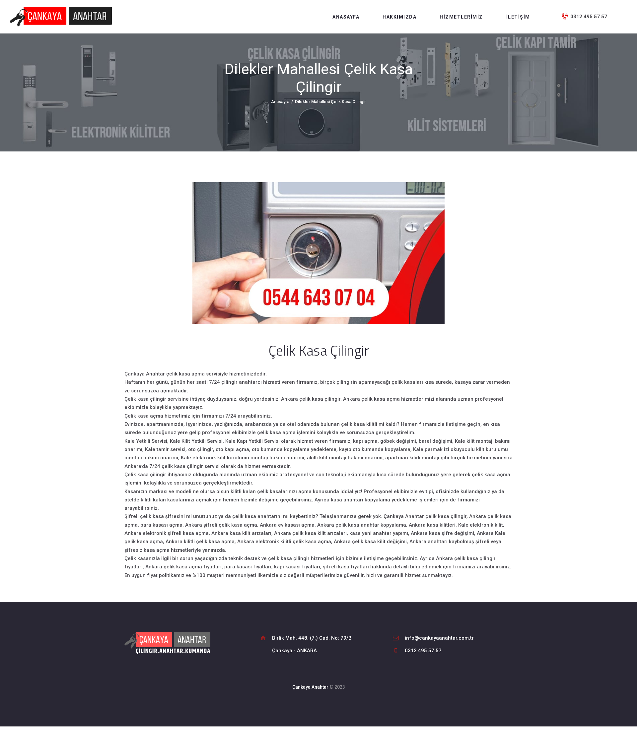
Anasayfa (280, 101)
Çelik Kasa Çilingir (318, 350)
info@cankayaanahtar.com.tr (439, 638)
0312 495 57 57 (423, 651)
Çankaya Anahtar (310, 687)
